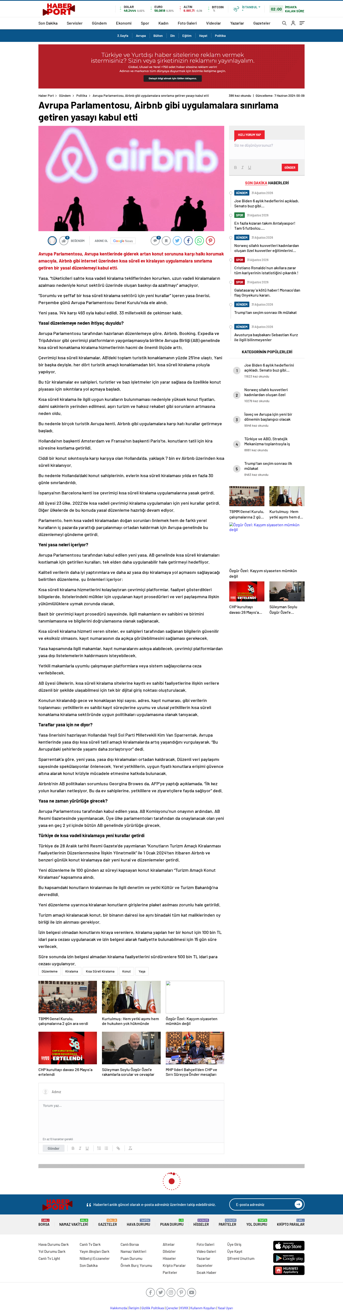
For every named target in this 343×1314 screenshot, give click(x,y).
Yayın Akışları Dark (94, 1251)
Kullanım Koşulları (203, 1308)
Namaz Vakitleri (73, 1223)
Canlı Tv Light (49, 1258)
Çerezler (172, 1308)
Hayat (203, 36)
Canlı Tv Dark (90, 1244)
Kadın (163, 23)
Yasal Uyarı (225, 1308)
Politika (220, 36)
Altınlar (169, 1244)
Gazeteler (261, 23)
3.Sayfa (122, 36)
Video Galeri (206, 1251)
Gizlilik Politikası (152, 1308)
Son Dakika (48, 23)
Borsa (43, 1223)
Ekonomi (124, 23)
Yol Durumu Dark (52, 1251)
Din (172, 36)
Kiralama (71, 971)
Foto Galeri (187, 23)
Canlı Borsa (130, 1244)
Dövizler (169, 1251)
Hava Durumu (138, 1223)
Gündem (99, 23)
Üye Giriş (234, 1244)
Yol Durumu (256, 1223)
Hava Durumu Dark (53, 1244)
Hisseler (201, 1223)
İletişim (134, 1308)
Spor (145, 23)
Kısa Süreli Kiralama (100, 971)
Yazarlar (237, 23)
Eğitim (187, 36)
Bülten (158, 36)
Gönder (54, 1148)
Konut (126, 971)
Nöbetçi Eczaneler (95, 1258)
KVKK (184, 1308)
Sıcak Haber (206, 1272)
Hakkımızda (118, 1308)
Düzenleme (50, 971)
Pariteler (227, 1223)
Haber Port (46, 96)
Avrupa (141, 36)
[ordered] (99, 1148)
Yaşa (142, 971)
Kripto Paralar (291, 1223)
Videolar (213, 23)
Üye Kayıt (235, 1251)
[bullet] (106, 1148)
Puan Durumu (172, 1223)
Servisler (75, 23)
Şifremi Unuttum (240, 1258)
